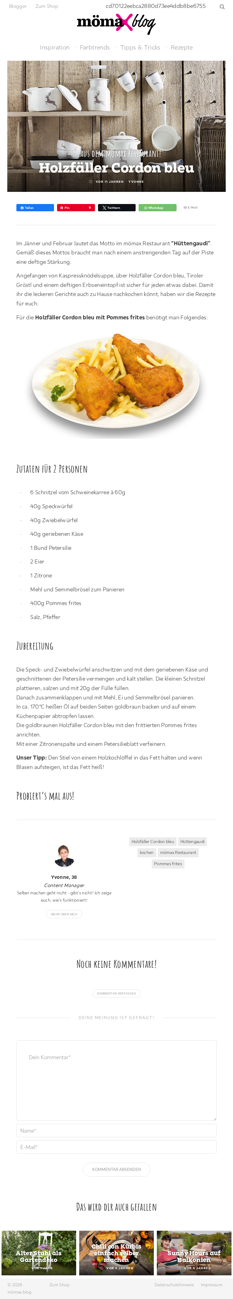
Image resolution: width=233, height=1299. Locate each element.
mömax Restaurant (178, 852)
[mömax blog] (116, 23)
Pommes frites (168, 863)
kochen (147, 852)
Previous (11, 1254)
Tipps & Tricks (140, 47)
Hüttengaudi (192, 841)
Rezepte (182, 47)
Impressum (211, 1284)
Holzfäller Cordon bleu (153, 841)
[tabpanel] (39, 1253)
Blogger (18, 6)
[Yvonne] (64, 855)
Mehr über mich (64, 914)
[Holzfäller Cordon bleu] (119, 385)
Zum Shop (46, 6)
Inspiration (54, 47)
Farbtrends (95, 47)
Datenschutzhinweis (174, 1284)
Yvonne (136, 182)
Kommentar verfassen (116, 993)
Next (221, 1254)
